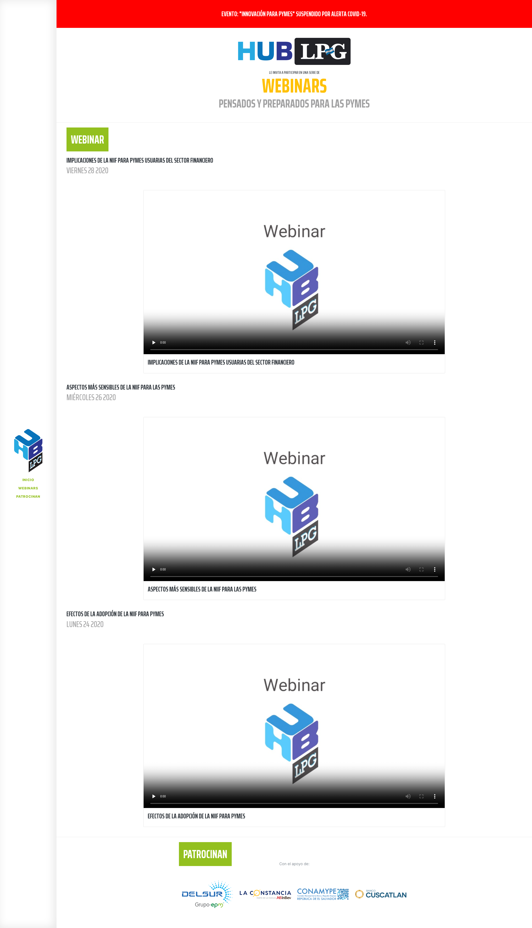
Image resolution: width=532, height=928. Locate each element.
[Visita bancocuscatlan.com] (380, 899)
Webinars (28, 488)
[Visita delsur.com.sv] (207, 899)
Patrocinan (28, 496)
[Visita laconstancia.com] (265, 899)
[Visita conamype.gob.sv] (323, 899)
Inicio (28, 480)
